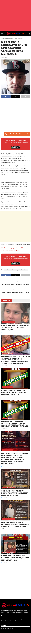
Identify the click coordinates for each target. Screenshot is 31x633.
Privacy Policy (18, 619)
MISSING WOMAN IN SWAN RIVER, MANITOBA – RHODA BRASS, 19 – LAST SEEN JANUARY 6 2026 (15, 558)
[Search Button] (29, 33)
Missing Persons (9, 38)
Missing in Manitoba (18, 38)
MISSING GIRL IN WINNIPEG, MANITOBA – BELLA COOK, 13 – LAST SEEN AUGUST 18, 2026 (15, 327)
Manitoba (7, 269)
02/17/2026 (4, 497)
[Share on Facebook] (6, 96)
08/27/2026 (4, 332)
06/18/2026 (4, 365)
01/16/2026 (4, 562)
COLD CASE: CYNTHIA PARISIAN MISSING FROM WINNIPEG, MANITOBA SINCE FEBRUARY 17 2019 (14, 493)
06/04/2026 (4, 428)
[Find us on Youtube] (8, 628)
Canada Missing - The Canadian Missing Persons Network (14, 611)
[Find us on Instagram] (12, 628)
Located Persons (8, 353)
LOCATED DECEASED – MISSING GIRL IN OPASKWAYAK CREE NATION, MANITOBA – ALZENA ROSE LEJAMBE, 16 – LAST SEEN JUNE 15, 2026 (15, 360)
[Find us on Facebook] (1, 628)
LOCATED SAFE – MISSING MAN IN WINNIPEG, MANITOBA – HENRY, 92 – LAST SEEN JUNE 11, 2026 (14, 392)
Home (2, 38)
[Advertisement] (15, 15)
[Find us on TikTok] (5, 628)
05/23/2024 (4, 57)
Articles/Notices (8, 449)
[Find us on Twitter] (3, 628)
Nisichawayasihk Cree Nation (19, 269)
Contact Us (14, 621)
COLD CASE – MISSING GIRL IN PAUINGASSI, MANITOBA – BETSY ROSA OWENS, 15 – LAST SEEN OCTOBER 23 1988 (15, 525)
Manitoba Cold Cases (9, 487)
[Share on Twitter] (15, 96)
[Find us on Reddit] (10, 628)
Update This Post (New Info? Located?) (16, 134)
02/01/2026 (4, 531)
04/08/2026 (4, 466)
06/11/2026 (4, 397)
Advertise (3, 619)
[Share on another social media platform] (25, 96)
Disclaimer (10, 619)
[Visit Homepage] (15, 33)
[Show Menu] (2, 33)
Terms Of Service (5, 621)
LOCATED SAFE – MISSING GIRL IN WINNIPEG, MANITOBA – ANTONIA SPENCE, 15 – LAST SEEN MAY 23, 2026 (15, 424)
